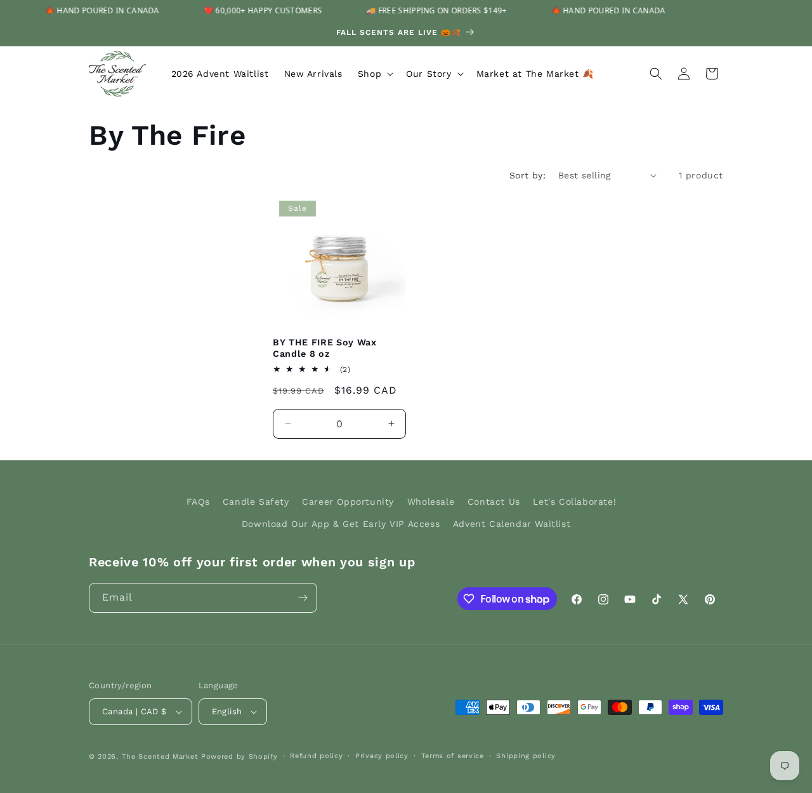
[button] (374, 73)
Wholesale (430, 501)
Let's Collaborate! (574, 501)
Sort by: (527, 175)
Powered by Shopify (239, 756)
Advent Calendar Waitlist (511, 524)
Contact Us (494, 501)
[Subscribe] (303, 598)
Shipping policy (526, 756)
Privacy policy (382, 756)
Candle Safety (256, 501)
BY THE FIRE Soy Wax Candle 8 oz (325, 348)
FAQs (198, 501)
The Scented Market (160, 756)
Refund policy (316, 756)
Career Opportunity (348, 501)
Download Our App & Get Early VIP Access (341, 524)
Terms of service (452, 756)
